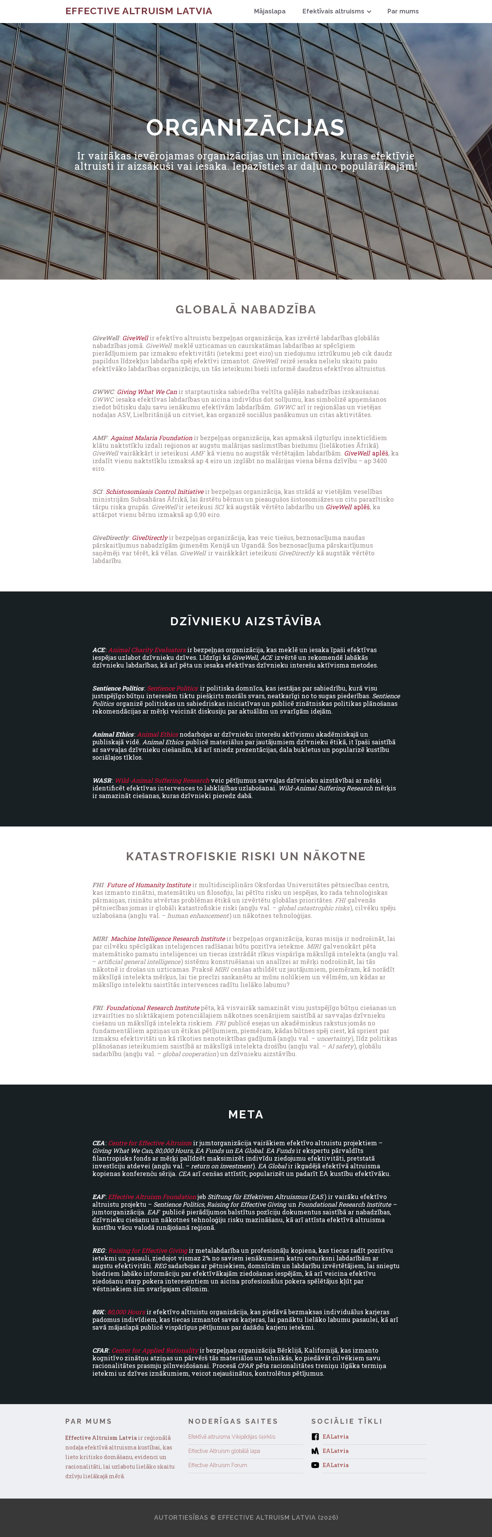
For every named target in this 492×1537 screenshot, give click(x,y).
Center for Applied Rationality (154, 1350)
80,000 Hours (126, 1312)
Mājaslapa (270, 11)
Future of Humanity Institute (149, 885)
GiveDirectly (149, 537)
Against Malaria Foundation (151, 438)
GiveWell (135, 338)
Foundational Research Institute (152, 1008)
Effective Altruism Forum (217, 1465)
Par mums (403, 11)
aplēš (366, 453)
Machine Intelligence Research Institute (168, 938)
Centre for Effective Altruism (149, 1143)
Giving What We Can (147, 392)
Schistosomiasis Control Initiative (154, 491)
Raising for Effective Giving (147, 1250)
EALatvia (336, 1436)
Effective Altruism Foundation (152, 1196)
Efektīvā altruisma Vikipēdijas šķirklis (231, 1437)
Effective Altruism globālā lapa (224, 1451)
